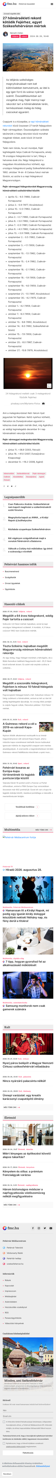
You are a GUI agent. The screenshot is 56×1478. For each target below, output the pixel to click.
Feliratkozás (28, 1453)
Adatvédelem (11, 1302)
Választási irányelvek (14, 1323)
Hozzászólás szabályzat (16, 1307)
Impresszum (10, 1291)
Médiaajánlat (10, 1296)
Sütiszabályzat (43, 1466)
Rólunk (8, 1280)
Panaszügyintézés (13, 1318)
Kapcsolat (9, 1285)
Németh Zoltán (16, 33)
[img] (10, 4)
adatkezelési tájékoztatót (16, 1447)
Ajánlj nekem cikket (25, 816)
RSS (7, 1312)
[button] (28, 382)
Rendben (7, 1474)
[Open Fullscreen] (49, 386)
